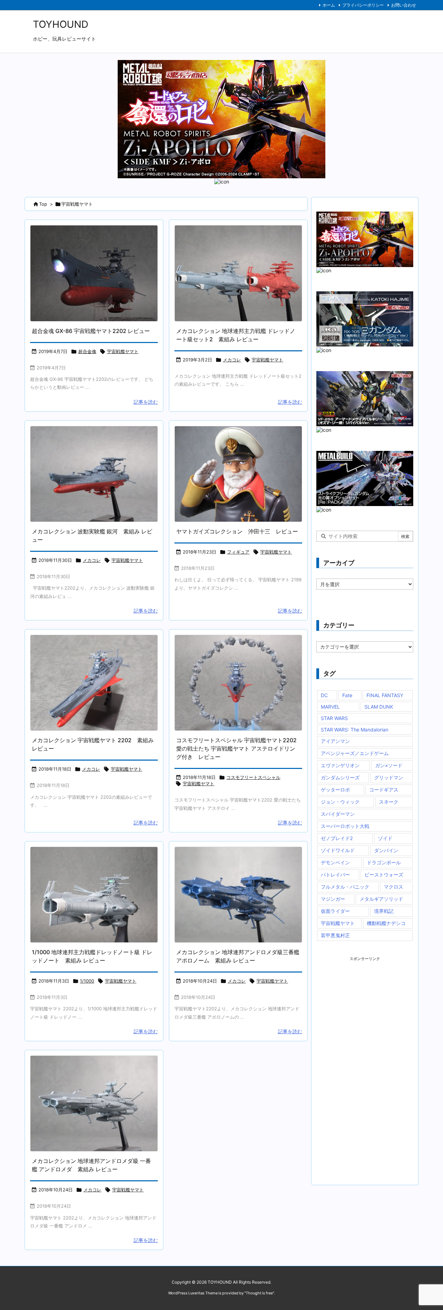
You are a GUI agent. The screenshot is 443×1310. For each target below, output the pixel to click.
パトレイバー (335, 874)
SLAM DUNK (378, 707)
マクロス (393, 887)
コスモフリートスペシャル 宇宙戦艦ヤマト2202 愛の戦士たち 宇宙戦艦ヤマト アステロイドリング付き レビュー (236, 748)
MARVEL (330, 707)
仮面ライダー (335, 911)
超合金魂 (87, 351)
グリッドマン (388, 777)
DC (324, 695)
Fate (347, 695)
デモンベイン (335, 862)
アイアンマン (335, 741)
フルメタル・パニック (345, 887)
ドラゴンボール (384, 862)
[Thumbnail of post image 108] (94, 474)
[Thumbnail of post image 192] (94, 683)
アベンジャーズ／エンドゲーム (355, 753)
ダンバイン (386, 850)
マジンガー (333, 899)
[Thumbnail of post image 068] (94, 273)
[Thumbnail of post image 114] (238, 474)
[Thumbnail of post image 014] (238, 895)
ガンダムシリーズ (340, 777)
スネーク (388, 802)
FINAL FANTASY (385, 695)
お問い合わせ (403, 5)
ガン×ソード (389, 765)
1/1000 (87, 981)
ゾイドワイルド (338, 850)
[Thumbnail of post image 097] (238, 273)
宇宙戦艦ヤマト (122, 351)
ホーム (329, 5)
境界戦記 (384, 911)
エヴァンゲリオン (340, 765)
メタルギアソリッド (381, 899)
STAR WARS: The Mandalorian (354, 730)
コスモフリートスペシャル (253, 777)
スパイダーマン (338, 814)
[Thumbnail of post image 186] (238, 683)
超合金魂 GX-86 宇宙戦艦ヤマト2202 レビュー (91, 330)
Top (43, 204)
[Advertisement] (368, 1065)
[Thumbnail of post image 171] (94, 1103)
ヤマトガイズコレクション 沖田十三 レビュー (237, 531)
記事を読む (146, 402)
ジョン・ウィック (340, 802)
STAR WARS (334, 718)
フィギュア (238, 552)
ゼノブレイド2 (337, 838)
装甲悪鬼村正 (335, 935)
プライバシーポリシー (363, 5)
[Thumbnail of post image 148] (94, 895)
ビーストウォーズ (383, 874)
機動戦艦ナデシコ (386, 923)
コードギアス (383, 790)
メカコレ (232, 359)
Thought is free (259, 1293)
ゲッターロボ (335, 790)
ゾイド (385, 838)
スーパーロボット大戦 (345, 826)
